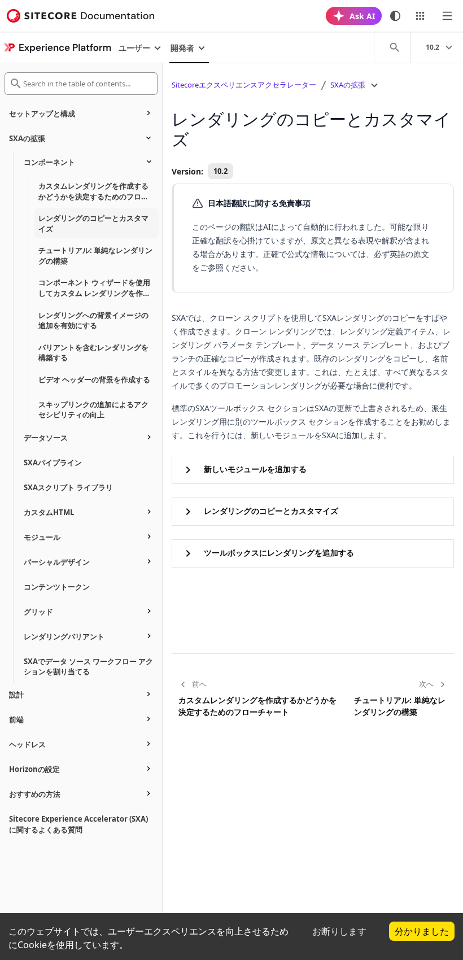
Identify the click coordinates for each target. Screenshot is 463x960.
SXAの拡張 (347, 85)
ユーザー (134, 47)
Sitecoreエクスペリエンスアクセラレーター (244, 85)
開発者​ (182, 47)
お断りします (339, 931)
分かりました (422, 931)
